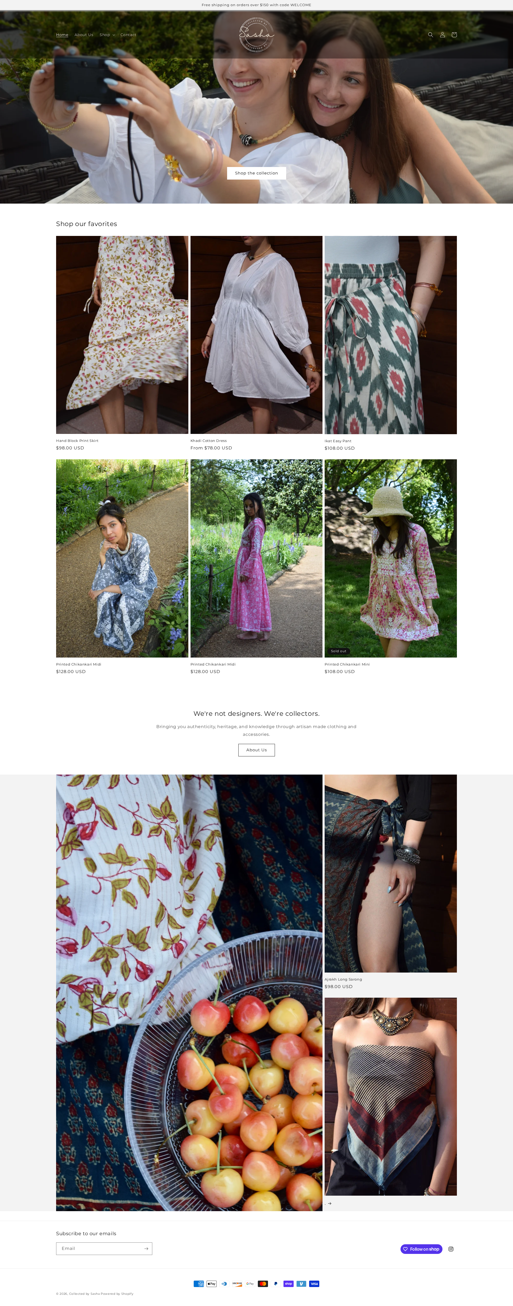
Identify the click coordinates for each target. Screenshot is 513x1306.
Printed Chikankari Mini (347, 664)
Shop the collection (256, 173)
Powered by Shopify (117, 1294)
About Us (256, 749)
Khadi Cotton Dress (209, 440)
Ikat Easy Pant (338, 441)
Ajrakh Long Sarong (343, 979)
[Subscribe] (146, 1248)
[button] (106, 34)
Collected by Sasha (84, 1294)
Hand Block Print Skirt (77, 440)
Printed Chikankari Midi (79, 664)
